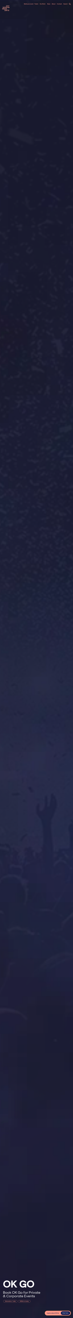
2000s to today (24, 1301)
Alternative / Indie (10, 1301)
